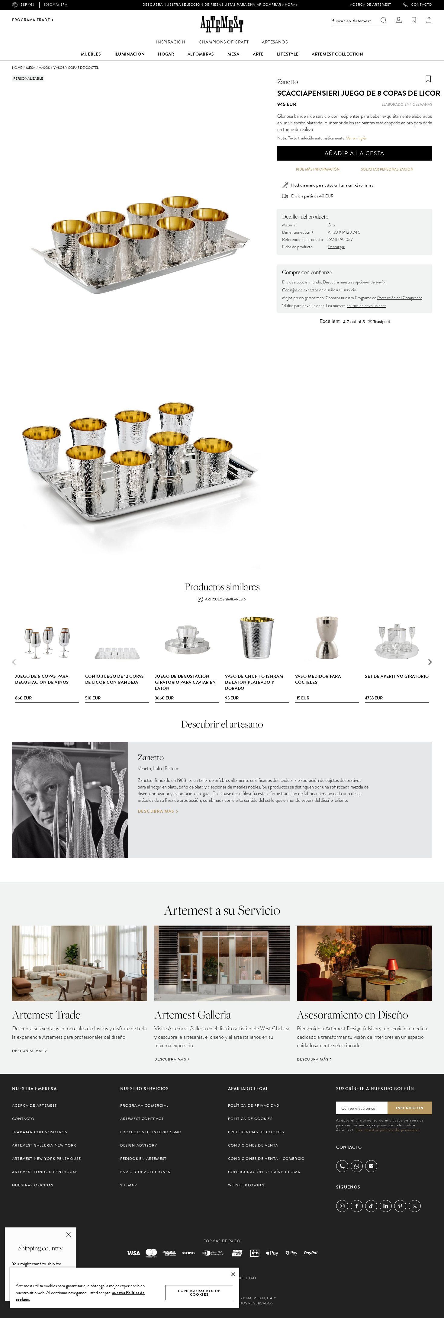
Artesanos (275, 42)
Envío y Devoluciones (145, 1172)
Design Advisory (138, 1145)
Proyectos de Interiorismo (151, 1132)
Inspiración (170, 42)
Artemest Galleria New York (44, 1145)
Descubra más (156, 811)
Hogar (166, 54)
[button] (430, 662)
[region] (124, 1287)
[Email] (371, 1166)
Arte (258, 54)
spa (55, 4)
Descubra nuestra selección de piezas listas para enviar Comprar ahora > (220, 4)
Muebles (91, 54)
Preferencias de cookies (256, 1132)
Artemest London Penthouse (45, 1172)
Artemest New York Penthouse (46, 1158)
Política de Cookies (250, 1118)
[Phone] (342, 1166)
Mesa (233, 54)
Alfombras (201, 54)
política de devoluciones (366, 306)
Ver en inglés (356, 138)
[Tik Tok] (371, 1206)
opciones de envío (370, 282)
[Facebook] (356, 1206)
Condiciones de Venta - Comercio (266, 1158)
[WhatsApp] (356, 1166)
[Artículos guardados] (414, 20)
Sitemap (128, 1185)
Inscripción (409, 1108)
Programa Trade (31, 20)
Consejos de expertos (300, 290)
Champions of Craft (224, 42)
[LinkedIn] (385, 1206)
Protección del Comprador (399, 298)
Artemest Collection (337, 54)
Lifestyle (287, 54)
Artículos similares (224, 599)
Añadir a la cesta (355, 153)
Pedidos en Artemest (143, 1158)
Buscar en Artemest (351, 20)
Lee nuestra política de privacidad (388, 1130)
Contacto (421, 4)
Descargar (336, 247)
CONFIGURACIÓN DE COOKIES (199, 1292)
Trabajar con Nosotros (39, 1132)
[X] (414, 1206)
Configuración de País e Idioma (264, 1172)
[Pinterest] (400, 1206)
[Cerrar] (233, 1274)
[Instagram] (342, 1206)
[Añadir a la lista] (428, 79)
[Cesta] (429, 20)
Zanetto (287, 81)
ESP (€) (27, 4)
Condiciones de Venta (253, 1145)
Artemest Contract (142, 1118)
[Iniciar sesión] (399, 20)
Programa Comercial (144, 1105)
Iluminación (129, 54)
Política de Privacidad (253, 1105)
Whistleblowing (246, 1185)
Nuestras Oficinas (32, 1185)
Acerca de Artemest (370, 4)
